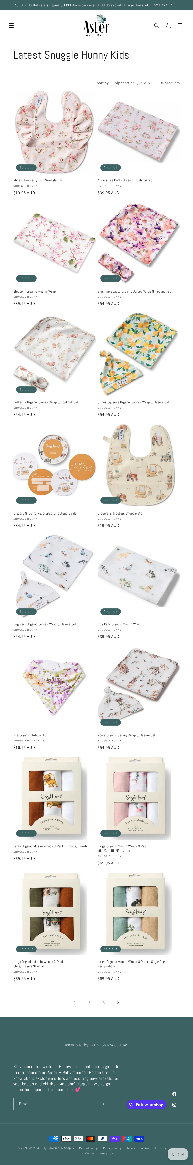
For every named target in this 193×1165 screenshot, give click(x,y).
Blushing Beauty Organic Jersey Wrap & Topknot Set (135, 291)
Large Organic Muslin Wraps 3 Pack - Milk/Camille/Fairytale (124, 848)
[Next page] (118, 1002)
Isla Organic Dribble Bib (30, 735)
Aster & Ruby (38, 1148)
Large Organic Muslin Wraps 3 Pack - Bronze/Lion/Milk (52, 846)
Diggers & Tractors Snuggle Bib (120, 513)
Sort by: (103, 82)
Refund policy (88, 1148)
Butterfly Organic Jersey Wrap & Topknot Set (45, 402)
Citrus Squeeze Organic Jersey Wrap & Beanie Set (133, 402)
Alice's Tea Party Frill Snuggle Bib (37, 180)
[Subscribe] (102, 1104)
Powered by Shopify (61, 1148)
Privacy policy (112, 1148)
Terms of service (138, 1148)
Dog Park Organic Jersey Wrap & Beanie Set (44, 624)
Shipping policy (164, 1148)
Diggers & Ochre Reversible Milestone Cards (45, 513)
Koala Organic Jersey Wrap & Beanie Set (127, 735)
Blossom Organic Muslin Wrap (34, 291)
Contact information (99, 1153)
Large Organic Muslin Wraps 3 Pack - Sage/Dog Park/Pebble (131, 963)
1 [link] (75, 1002)
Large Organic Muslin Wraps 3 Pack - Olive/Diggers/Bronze (39, 963)
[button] (11, 25)
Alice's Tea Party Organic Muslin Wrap (125, 180)
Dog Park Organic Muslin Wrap (119, 624)
